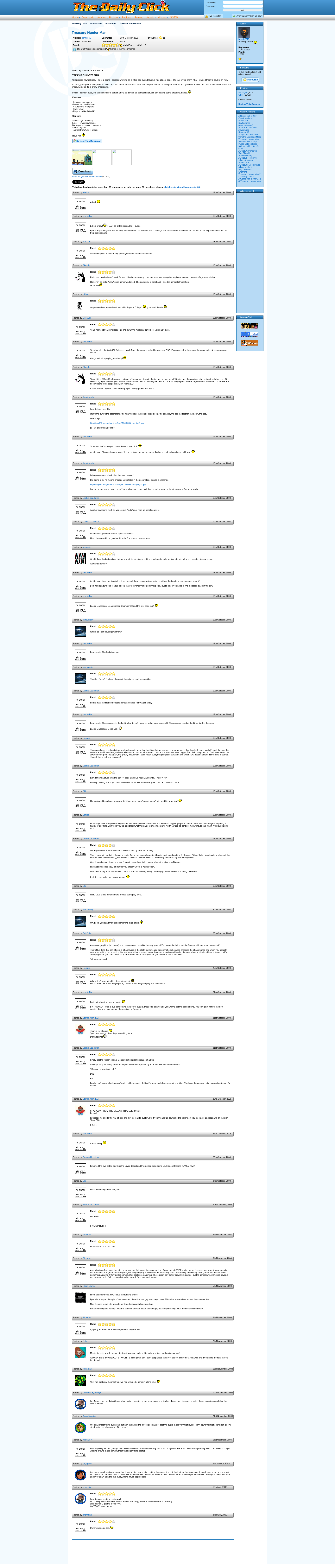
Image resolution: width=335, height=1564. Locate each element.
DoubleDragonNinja (92, 1392)
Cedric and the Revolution (245, 119)
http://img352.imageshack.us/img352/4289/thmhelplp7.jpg (117, 423)
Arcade (150, 17)
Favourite (252, 79)
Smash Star (244, 162)
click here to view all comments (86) (182, 187)
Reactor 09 (243, 132)
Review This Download (88, 141)
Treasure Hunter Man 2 (249, 174)
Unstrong (242, 172)
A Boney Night (245, 167)
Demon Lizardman (91, 1157)
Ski (84, 791)
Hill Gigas (87, 1369)
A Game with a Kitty (247, 116)
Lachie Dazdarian (91, 498)
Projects (113, 17)
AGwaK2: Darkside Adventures (247, 128)
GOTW (174, 17)
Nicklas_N (87, 1440)
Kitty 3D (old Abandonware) (245, 154)
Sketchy (87, 265)
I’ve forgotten (215, 16)
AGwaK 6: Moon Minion (249, 165)
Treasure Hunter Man (248, 139)
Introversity (88, 620)
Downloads (88, 17)
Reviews (126, 17)
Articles (101, 17)
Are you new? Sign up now (249, 16)
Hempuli (86, 738)
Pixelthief (87, 1234)
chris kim (87, 1487)
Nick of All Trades (91, 1204)
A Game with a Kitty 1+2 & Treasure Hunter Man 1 (249, 181)
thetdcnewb (88, 397)
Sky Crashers (245, 169)
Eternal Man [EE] (90, 1018)
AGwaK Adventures (247, 151)
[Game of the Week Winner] (240, 59)
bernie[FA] (86, 38)
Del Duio (87, 318)
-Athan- (86, 294)
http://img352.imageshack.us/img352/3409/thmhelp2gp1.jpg (118, 484)
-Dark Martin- (89, 1286)
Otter (85, 1341)
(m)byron (87, 1463)
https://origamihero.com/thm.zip (87, 176)
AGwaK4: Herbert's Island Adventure (247, 159)
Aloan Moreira (89, 1416)
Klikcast (162, 17)
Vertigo (86, 815)
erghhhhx (87, 1515)
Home (75, 17)
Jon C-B (87, 241)
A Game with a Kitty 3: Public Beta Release (248, 142)
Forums (139, 17)
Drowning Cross (246, 176)
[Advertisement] (152, 61)
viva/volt (87, 547)
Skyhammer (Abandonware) (245, 124)
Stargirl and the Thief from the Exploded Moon (249, 135)
